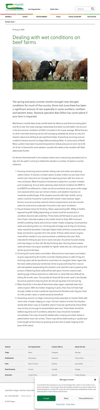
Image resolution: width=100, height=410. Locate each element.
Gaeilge (77, 369)
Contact (30, 369)
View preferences (86, 398)
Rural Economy (75, 17)
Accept (46, 398)
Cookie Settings (80, 375)
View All (54, 375)
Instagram (55, 352)
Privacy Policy (60, 404)
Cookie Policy (32, 375)
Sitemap (77, 352)
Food (58, 17)
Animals (8, 17)
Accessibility (79, 364)
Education (91, 17)
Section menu (9, 22)
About (30, 352)
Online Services (26, 396)
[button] (95, 379)
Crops (25, 17)
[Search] (92, 9)
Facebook (55, 358)
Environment (41, 17)
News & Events (33, 364)
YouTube (54, 364)
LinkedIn (54, 369)
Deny (66, 398)
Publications (32, 358)
